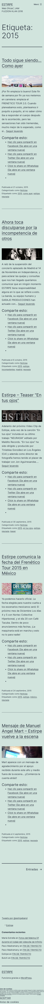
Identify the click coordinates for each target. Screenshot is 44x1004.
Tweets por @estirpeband (14, 918)
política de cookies (6, 994)
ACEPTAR (5, 998)
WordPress (26, 978)
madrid (19, 369)
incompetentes (8, 369)
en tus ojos (28, 528)
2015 (20, 193)
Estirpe (9, 925)
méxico (33, 697)
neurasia (5, 196)
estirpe (37, 193)
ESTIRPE (7, 4)
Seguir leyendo (14, 131)
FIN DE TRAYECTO (32, 946)
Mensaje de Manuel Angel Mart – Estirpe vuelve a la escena (22, 731)
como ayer (28, 193)
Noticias (23, 190)
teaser (13, 531)
